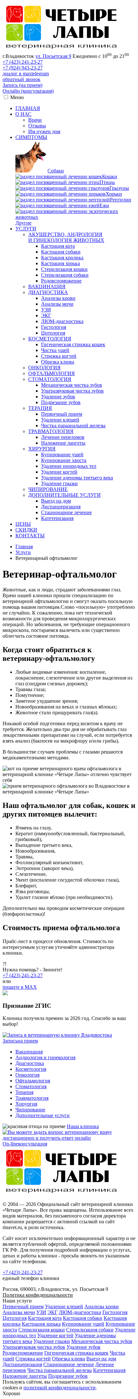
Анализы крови (58, 298)
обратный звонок (21, 79)
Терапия (24, 1092)
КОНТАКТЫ (30, 535)
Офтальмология (32, 1080)
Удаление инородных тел (68, 466)
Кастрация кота (58, 246)
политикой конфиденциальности (59, 1387)
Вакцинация (29, 1051)
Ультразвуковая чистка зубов (72, 391)
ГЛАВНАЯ (27, 108)
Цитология (53, 333)
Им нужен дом (44, 131)
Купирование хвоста (63, 460)
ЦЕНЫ (23, 524)
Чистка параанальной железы (73, 425)
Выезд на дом (56, 501)
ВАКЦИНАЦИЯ (46, 286)
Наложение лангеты (63, 443)
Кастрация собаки (61, 252)
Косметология (30, 1069)
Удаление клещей (60, 419)
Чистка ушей (55, 350)
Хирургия (26, 1104)
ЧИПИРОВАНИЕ (48, 489)
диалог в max (17, 73)
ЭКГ (46, 315)
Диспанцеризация (61, 506)
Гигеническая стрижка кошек (73, 344)
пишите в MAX (20, 987)
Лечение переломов (62, 437)
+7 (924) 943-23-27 (23, 67)
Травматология (31, 1098)
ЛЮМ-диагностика (62, 321)
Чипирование (30, 1109)
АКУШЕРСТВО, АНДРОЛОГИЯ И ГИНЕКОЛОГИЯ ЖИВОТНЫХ (66, 237)
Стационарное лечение (66, 512)
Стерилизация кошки (64, 269)
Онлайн (28, 91)
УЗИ (46, 309)
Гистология (53, 327)
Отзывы (37, 125)
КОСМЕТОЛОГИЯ (49, 338)
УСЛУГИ (25, 228)
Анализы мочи (57, 304)
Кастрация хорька (60, 263)
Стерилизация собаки (65, 275)
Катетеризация (57, 518)
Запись (22, 85)
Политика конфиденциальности (38, 1295)
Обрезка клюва (57, 362)
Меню (17, 97)
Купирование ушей (62, 454)
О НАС (23, 114)
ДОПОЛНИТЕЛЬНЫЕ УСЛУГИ (64, 495)
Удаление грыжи (59, 483)
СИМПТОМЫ (31, 137)
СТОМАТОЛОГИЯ (49, 379)
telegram (40, 73)
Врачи (35, 120)
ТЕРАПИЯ (40, 408)
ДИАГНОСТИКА (48, 292)
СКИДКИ (26, 530)
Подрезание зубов (61, 402)
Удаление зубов (58, 396)
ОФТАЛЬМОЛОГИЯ (51, 373)
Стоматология (31, 1086)
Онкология (27, 1075)
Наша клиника (83, 1126)
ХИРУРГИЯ (42, 448)
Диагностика (29, 1063)
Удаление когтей (59, 472)
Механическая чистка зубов (71, 385)
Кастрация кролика (62, 257)
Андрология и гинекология (45, 1057)
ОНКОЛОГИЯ (44, 367)
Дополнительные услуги (42, 1115)
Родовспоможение (61, 280)
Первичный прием (61, 414)
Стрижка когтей (58, 356)
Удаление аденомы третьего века (77, 477)
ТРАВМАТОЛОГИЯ (50, 431)
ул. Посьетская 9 (53, 56)
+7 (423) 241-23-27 (23, 62)
